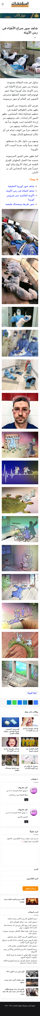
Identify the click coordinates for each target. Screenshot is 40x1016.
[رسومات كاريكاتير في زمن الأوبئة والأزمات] (29, 759)
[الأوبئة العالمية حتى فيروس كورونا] (29, 742)
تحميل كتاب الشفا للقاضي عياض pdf (23, 946)
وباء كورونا (32, 693)
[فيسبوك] (36, 702)
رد (26, 800)
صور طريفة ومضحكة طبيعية (19, 204)
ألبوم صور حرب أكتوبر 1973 (15, 971)
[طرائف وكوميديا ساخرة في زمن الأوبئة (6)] (10, 742)
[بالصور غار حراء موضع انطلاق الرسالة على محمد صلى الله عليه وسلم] (32, 992)
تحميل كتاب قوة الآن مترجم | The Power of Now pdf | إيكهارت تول (20, 926)
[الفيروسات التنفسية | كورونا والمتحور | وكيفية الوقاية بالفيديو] (10, 722)
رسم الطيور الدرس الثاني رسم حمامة (22, 919)
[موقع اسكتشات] (20, 4)
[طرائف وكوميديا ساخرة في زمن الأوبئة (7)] (29, 721)
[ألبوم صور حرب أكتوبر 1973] (32, 973)
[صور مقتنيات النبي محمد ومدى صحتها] (32, 982)
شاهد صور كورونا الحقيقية (21, 186)
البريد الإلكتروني (32, 878)
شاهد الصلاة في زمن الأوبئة (20, 190)
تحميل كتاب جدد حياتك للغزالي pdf (23, 922)
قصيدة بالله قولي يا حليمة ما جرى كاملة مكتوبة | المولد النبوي (21, 956)
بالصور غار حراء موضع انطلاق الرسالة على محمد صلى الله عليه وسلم (13, 991)
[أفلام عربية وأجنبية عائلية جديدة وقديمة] (32, 901)
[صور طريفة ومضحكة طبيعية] (10, 760)
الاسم (36, 869)
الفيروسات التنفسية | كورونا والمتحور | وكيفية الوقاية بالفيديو (11, 731)
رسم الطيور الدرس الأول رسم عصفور (22, 937)
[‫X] (30, 702)
